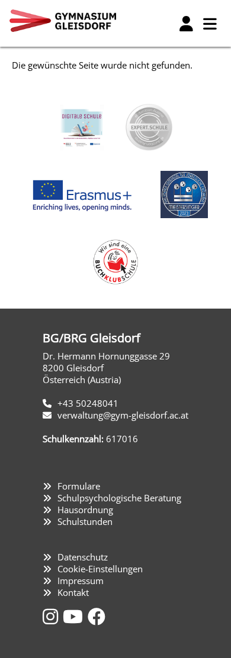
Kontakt (73, 592)
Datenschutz (82, 557)
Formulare (78, 486)
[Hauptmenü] (210, 23)
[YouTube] (75, 616)
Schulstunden (85, 521)
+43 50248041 (87, 403)
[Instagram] (53, 616)
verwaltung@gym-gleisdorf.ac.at (122, 415)
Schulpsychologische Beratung (119, 498)
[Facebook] (96, 616)
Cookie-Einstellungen (100, 569)
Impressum (80, 580)
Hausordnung (85, 510)
